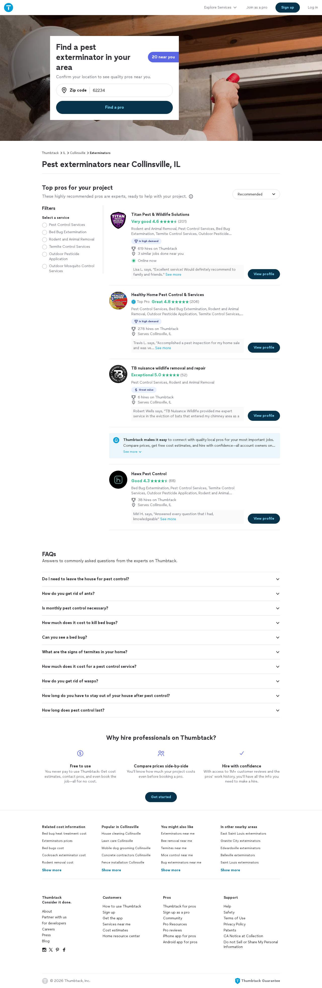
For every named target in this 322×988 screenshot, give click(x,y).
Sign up (109, 912)
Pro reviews (172, 930)
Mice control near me (177, 855)
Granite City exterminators (240, 841)
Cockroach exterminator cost (64, 855)
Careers (48, 929)
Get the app (113, 918)
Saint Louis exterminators (240, 862)
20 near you (163, 57)
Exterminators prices (57, 841)
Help (227, 906)
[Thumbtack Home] (8, 7)
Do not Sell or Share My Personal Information (251, 944)
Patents (230, 930)
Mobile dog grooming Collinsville (126, 848)
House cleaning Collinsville (121, 833)
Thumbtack (50, 153)
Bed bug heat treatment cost (64, 833)
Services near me (117, 924)
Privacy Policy (235, 924)
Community (172, 918)
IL (64, 153)
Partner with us (54, 917)
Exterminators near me (177, 833)
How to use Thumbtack (122, 906)
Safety (229, 912)
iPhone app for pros (179, 936)
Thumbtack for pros (179, 906)
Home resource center (121, 936)
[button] (140, 302)
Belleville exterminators (238, 855)
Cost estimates (115, 930)
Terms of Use (235, 918)
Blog (46, 941)
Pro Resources (175, 924)
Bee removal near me (176, 841)
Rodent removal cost (57, 862)
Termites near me (173, 848)
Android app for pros (180, 942)
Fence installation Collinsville (123, 862)
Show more (51, 870)
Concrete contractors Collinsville (126, 855)
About (47, 911)
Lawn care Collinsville (117, 841)
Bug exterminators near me (181, 862)
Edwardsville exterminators (240, 848)
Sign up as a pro (176, 912)
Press (46, 935)
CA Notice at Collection (243, 936)
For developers (54, 923)
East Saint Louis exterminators (243, 833)
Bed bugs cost (53, 848)
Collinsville (77, 153)
